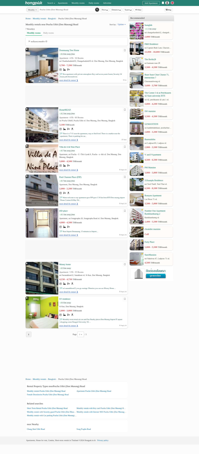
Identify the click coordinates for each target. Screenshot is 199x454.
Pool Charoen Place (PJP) (70, 177)
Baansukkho (150, 139)
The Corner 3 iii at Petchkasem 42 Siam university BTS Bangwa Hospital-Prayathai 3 (158, 94)
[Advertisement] (77, 95)
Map (169, 10)
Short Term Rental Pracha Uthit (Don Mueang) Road (47, 408)
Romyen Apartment (153, 195)
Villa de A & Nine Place (69, 147)
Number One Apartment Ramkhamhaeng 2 (155, 212)
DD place (63, 211)
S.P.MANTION (151, 124)
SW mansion (150, 111)
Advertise (107, 3)
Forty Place (149, 242)
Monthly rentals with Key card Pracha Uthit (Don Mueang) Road (101, 408)
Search (50, 3)
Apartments (63, 3)
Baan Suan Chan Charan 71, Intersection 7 (157, 76)
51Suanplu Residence (154, 180)
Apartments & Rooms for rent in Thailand (34, 3)
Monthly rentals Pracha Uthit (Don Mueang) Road (46, 391)
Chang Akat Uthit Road (36, 429)
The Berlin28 (150, 59)
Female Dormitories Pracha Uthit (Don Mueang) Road (48, 395)
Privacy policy (102, 440)
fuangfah (148, 25)
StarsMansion (150, 255)
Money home (65, 264)
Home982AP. (65, 110)
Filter (139, 10)
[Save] (125, 50)
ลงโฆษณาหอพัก (37, 41)
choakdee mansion (152, 229)
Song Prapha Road (84, 429)
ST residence (64, 299)
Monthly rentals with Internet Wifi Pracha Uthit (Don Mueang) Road (103, 412)
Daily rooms (94, 3)
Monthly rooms (78, 3)
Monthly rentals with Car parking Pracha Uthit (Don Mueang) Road (53, 415)
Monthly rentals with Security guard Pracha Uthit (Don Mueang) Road (54, 412)
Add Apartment (151, 3)
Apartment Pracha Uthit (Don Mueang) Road (94, 391)
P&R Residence (151, 44)
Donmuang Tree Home (69, 50)
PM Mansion (150, 167)
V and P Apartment (153, 154)
